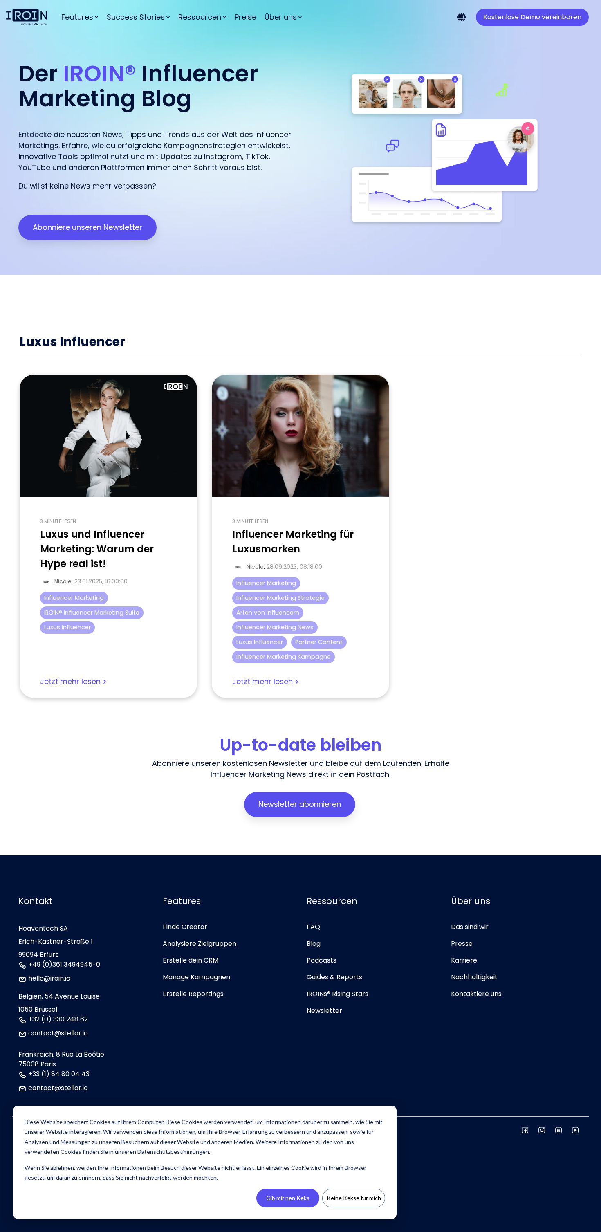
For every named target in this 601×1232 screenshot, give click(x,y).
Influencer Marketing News (275, 627)
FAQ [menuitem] (313, 926)
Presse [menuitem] (462, 943)
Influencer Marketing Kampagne (283, 657)
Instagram (223, 156)
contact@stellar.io (58, 1034)
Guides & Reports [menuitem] (334, 977)
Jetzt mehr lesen (70, 682)
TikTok (257, 156)
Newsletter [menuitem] (324, 1010)
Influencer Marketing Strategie (280, 598)
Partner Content (319, 642)
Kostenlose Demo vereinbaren (532, 17)
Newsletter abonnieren (299, 804)
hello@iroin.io (49, 979)
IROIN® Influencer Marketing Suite (91, 612)
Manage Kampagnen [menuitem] (196, 977)
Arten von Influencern (267, 612)
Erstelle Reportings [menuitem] (193, 994)
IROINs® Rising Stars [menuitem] (337, 994)
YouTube (34, 167)
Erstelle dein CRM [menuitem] (190, 960)
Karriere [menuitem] (464, 960)
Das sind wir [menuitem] (470, 926)
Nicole (63, 581)
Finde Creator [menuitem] (185, 926)
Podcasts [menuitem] (321, 960)
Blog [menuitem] (314, 943)
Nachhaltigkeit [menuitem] (474, 977)
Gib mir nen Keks (287, 1197)
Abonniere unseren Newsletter (87, 227)
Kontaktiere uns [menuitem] (476, 994)
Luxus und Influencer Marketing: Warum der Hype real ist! (97, 548)
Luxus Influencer (67, 627)
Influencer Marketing (74, 598)
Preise (245, 17)
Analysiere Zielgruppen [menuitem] (199, 943)
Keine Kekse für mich (354, 1197)
